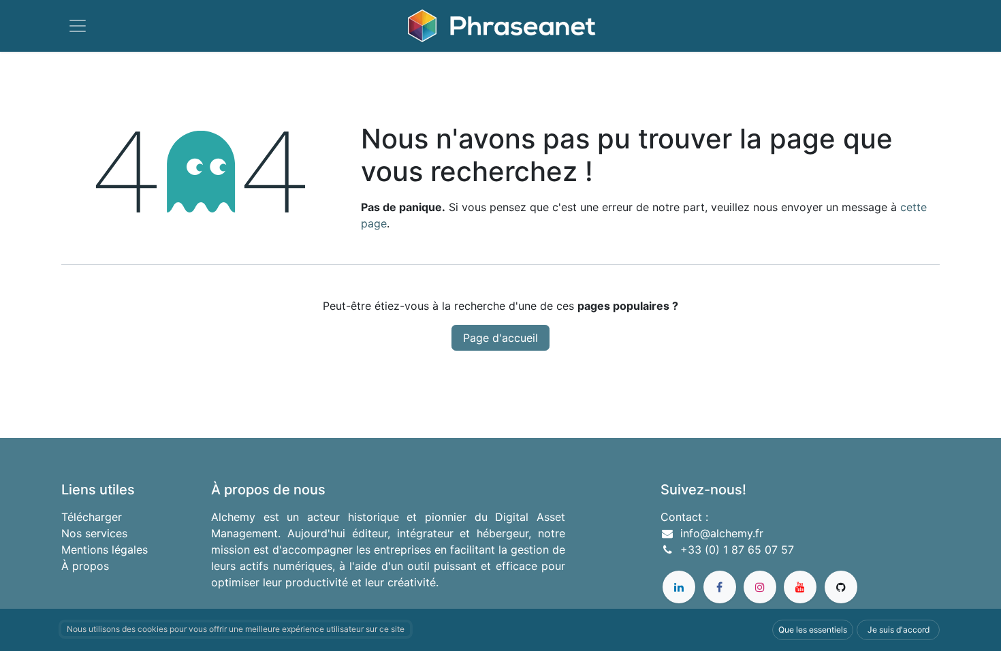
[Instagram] (760, 587)
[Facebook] (719, 587)
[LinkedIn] (679, 587)
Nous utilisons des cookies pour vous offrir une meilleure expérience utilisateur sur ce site (235, 629)
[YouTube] (800, 587)
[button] (812, 630)
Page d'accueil (500, 338)
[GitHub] (841, 587)
